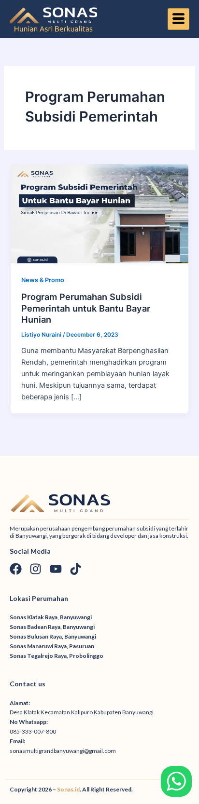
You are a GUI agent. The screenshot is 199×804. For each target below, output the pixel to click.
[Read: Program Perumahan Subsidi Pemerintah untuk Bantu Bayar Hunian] (99, 213)
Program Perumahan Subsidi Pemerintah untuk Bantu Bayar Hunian (85, 308)
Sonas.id (68, 789)
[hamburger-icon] (178, 19)
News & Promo (42, 280)
